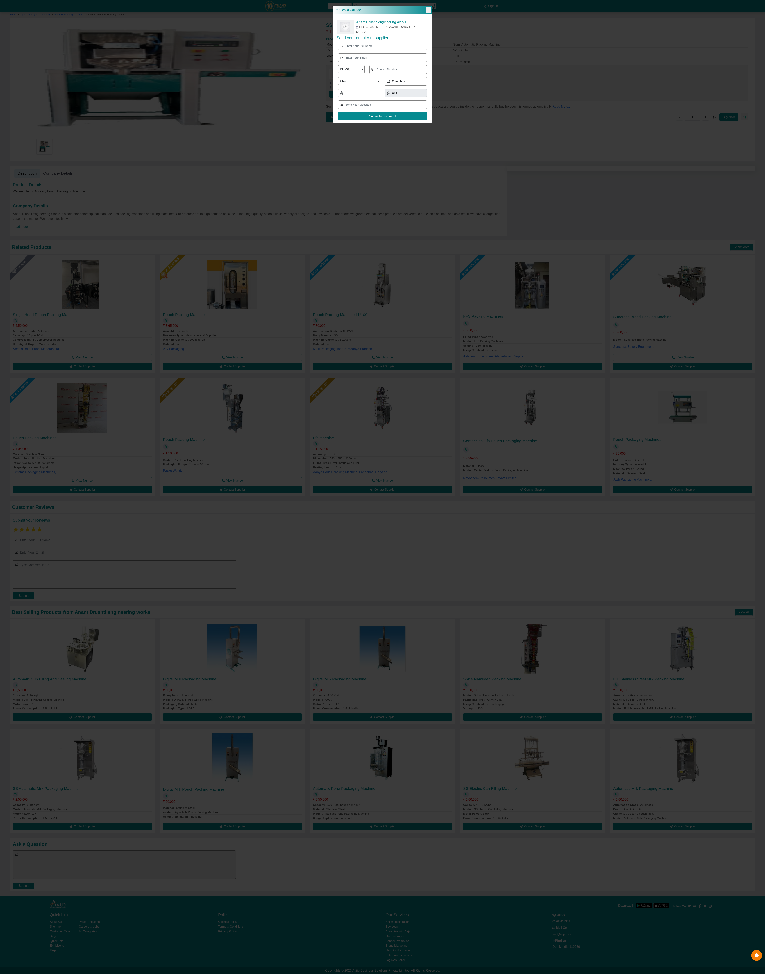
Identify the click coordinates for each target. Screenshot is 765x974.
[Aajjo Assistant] (756, 955)
